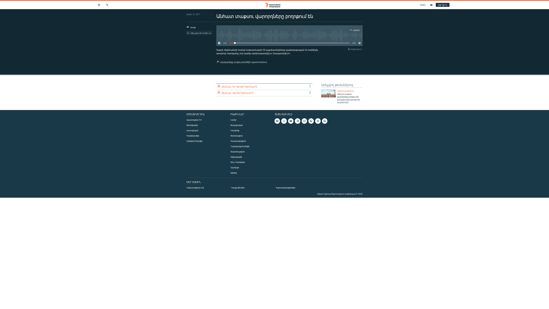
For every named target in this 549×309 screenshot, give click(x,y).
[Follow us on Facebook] (277, 121)
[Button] (191, 27)
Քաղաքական (236, 125)
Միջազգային (236, 157)
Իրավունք (234, 130)
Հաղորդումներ (192, 135)
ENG (422, 5)
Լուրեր (233, 120)
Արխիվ (233, 173)
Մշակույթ (234, 167)
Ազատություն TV (194, 120)
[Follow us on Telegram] (297, 121)
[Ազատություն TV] (431, 5)
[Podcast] (318, 121)
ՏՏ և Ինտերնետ (237, 162)
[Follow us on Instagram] (304, 121)
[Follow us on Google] (324, 121)
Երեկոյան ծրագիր (194, 141)
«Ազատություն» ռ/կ (195, 187)
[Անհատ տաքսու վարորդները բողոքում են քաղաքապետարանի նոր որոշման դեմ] (328, 93)
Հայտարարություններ (285, 187)
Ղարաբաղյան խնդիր (239, 146)
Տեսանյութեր (192, 125)
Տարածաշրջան (237, 151)
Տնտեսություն (236, 135)
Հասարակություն (345, 91)
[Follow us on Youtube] (291, 121)
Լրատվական (192, 130)
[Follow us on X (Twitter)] (284, 121)
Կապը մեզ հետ (238, 187)
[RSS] (311, 121)
